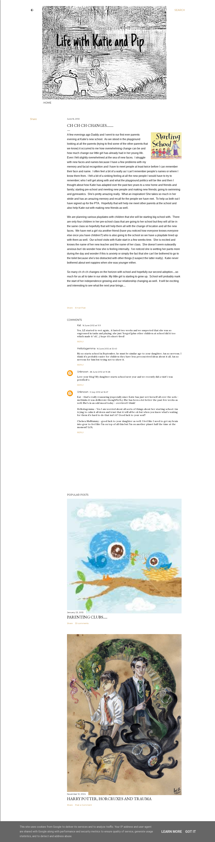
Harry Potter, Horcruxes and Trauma (109, 798)
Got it (190, 832)
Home (47, 102)
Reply (80, 341)
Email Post (80, 307)
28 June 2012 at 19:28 (100, 372)
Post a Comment (83, 805)
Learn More (171, 832)
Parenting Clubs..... (87, 617)
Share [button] (33, 119)
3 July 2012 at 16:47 (99, 392)
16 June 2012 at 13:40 (107, 348)
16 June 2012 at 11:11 (91, 325)
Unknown (82, 371)
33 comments (82, 623)
